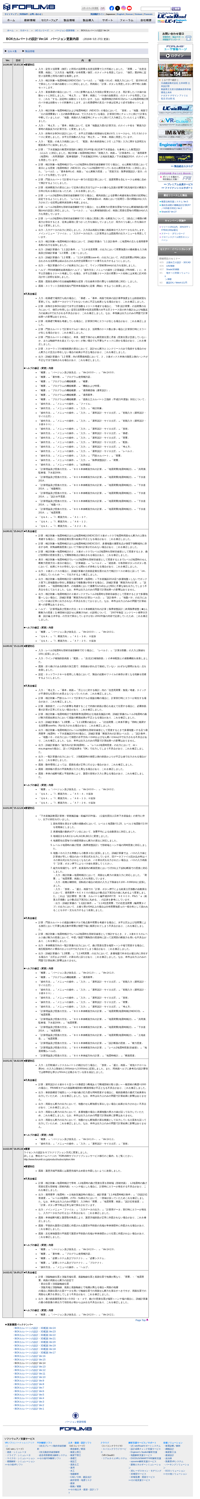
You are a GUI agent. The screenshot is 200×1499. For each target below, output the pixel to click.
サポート (24, 30)
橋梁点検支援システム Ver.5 (174, 201)
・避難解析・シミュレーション (20, 1461)
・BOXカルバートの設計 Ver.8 (28, 1384)
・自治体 (167, 1458)
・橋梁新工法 (169, 1452)
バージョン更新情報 (65, 30)
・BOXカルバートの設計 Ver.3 (28, 1401)
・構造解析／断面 (76, 1449)
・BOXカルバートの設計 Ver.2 (28, 1405)
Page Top (141, 1320)
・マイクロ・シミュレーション (20, 1458)
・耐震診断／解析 (171, 1446)
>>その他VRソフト (14, 1464)
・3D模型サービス (137, 1474)
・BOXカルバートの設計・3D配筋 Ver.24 (34, 1328)
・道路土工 (73, 1464)
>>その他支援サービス (139, 1480)
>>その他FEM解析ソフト (49, 1458)
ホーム (10, 30)
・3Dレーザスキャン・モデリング (145, 1471)
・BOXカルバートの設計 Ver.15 (29, 1359)
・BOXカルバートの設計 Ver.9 (28, 1380)
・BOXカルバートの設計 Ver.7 (28, 1387)
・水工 (71, 1471)
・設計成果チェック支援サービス (145, 1449)
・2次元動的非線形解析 (48, 1452)
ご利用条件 (23, 14)
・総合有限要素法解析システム (52, 1455)
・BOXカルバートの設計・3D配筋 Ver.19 (34, 1345)
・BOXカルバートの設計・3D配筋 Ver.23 (34, 1331)
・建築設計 (168, 1455)
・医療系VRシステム (173, 1461)
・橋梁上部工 (74, 1452)
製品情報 (30, 51)
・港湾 (71, 1467)
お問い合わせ (35, 14)
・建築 (71, 1483)
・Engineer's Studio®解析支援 (143, 1452)
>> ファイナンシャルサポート (177, 188)
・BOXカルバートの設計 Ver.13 (29, 1366)
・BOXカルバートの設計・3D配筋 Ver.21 (34, 1338)
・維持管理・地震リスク (80, 1480)
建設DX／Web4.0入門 (176, 282)
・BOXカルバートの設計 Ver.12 (29, 1370)
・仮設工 (72, 1461)
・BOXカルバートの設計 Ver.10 (29, 1377)
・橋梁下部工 (74, 1455)
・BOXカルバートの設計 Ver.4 (28, 1398)
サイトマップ (10, 14)
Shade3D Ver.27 (169, 211)
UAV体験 (170, 266)
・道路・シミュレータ (15, 1452)
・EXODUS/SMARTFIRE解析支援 (145, 1458)
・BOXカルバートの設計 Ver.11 (28, 1373)
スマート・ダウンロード (173, 233)
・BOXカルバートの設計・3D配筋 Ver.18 (34, 1349)
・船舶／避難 (74, 1486)
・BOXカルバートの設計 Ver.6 (28, 1391)
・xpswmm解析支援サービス (142, 1461)
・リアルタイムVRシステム (114, 1458)
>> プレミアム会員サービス (178, 184)
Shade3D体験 (172, 269)
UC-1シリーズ (42, 30)
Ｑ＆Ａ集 (12, 51)
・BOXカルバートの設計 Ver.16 (29, 1356)
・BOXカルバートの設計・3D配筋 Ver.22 (34, 1335)
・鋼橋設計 (168, 1449)
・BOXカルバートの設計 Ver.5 (28, 1394)
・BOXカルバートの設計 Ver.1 (28, 1408)
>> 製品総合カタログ (182, 166)
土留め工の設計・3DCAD (178, 262)
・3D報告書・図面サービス (142, 1477)
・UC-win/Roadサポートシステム (145, 1446)
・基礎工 (72, 1458)
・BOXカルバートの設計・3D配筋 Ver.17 (34, 1352)
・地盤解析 (73, 1474)
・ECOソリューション (174, 1471)
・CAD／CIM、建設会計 (80, 1477)
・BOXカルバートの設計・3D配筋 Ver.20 (34, 1342)
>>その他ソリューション (175, 1474)
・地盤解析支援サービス (140, 1455)
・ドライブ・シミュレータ (18, 1455)
